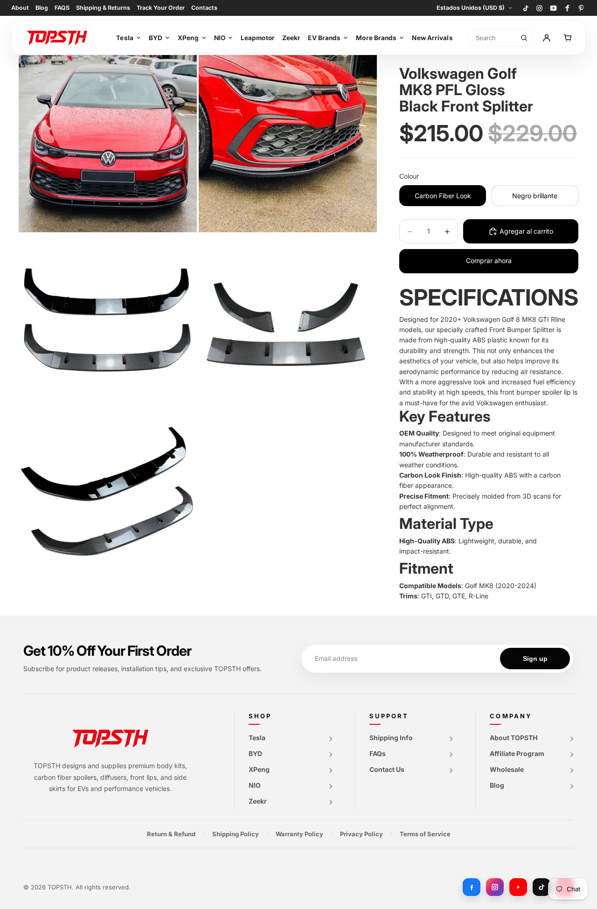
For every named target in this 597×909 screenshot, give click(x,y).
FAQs (377, 753)
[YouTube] (553, 8)
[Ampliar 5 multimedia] (108, 503)
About (20, 7)
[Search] (524, 37)
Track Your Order (161, 7)
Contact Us (386, 769)
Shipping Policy (235, 834)
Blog (41, 7)
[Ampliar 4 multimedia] (288, 323)
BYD (155, 38)
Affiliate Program (517, 753)
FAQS (62, 7)
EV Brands (324, 38)
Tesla (124, 38)
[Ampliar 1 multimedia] (108, 143)
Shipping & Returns (103, 7)
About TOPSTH (513, 738)
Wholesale (507, 769)
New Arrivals (432, 38)
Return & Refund (171, 834)
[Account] (547, 38)
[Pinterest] (581, 8)
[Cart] (568, 38)
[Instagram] (539, 8)
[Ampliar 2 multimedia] (288, 143)
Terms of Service (425, 834)
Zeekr (291, 38)
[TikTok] (525, 8)
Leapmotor (258, 38)
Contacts (204, 7)
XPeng (188, 38)
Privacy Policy (361, 834)
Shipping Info (391, 738)
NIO (219, 38)
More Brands (376, 38)
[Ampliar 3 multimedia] (108, 323)
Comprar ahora (489, 260)
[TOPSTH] (61, 37)
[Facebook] (567, 8)
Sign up (535, 658)
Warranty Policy (299, 834)
